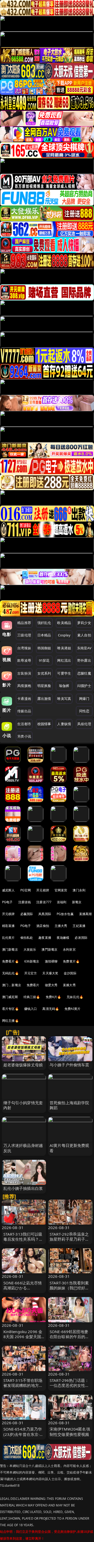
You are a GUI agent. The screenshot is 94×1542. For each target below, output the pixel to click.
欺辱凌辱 (24, 660)
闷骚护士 (84, 685)
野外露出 (84, 660)
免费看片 (33, 985)
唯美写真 (64, 698)
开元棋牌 (42, 890)
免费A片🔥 (53, 997)
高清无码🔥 (50, 1008)
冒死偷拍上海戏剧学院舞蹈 (69, 1105)
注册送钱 (24, 902)
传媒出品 (24, 711)
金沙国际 (70, 973)
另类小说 (24, 736)
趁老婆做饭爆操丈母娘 (23, 1064)
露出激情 (44, 698)
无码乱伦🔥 (10, 973)
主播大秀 (61, 926)
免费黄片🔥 (71, 961)
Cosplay (64, 635)
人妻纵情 (64, 723)
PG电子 (7, 902)
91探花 (44, 660)
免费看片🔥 (10, 961)
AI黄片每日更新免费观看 (69, 1148)
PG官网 (25, 890)
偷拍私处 (26, 937)
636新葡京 (31, 961)
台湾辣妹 (24, 648)
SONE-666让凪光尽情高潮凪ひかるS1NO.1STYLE (22, 1287)
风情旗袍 (24, 685)
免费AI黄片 (72, 1008)
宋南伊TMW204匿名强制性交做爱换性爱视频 (70, 1431)
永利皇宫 (69, 949)
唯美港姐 (64, 648)
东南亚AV (84, 648)
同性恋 (84, 711)
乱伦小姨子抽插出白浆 (23, 1188)
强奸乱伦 (44, 622)
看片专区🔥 (10, 1008)
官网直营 (61, 890)
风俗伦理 (84, 723)
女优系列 (44, 673)
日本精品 (44, 635)
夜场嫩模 (63, 937)
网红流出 (64, 660)
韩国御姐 (44, 648)
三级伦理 (24, 635)
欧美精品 (64, 622)
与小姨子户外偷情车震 (69, 1064)
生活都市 (24, 723)
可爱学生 (64, 673)
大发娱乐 (30, 949)
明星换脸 (44, 685)
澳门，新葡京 (11, 985)
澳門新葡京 (49, 949)
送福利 (61, 902)
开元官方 (30, 973)
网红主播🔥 (10, 1020)
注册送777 (43, 902)
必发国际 (81, 937)
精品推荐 (24, 622)
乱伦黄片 (8, 937)
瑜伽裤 (64, 685)
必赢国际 (26, 914)
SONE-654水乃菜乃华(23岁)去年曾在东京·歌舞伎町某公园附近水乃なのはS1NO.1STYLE (23, 1436)
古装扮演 (24, 673)
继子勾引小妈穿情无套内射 (23, 1105)
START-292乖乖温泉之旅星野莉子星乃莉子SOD (69, 1239)
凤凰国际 (44, 914)
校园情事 (44, 723)
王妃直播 (79, 926)
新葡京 (76, 902)
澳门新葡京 (10, 949)
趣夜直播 (44, 937)
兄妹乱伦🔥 (75, 997)
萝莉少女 (84, 622)
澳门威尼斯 (10, 997)
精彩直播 (8, 926)
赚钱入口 (30, 1008)
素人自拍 (84, 635)
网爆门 (84, 698)
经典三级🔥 (32, 997)
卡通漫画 (24, 698)
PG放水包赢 (65, 914)
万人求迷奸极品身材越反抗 (23, 1148)
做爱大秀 (51, 985)
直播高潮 (85, 914)
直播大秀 (69, 985)
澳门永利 (79, 890)
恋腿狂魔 (84, 673)
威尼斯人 (8, 890)
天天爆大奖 (50, 973)
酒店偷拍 (42, 926)
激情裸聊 (51, 961)
